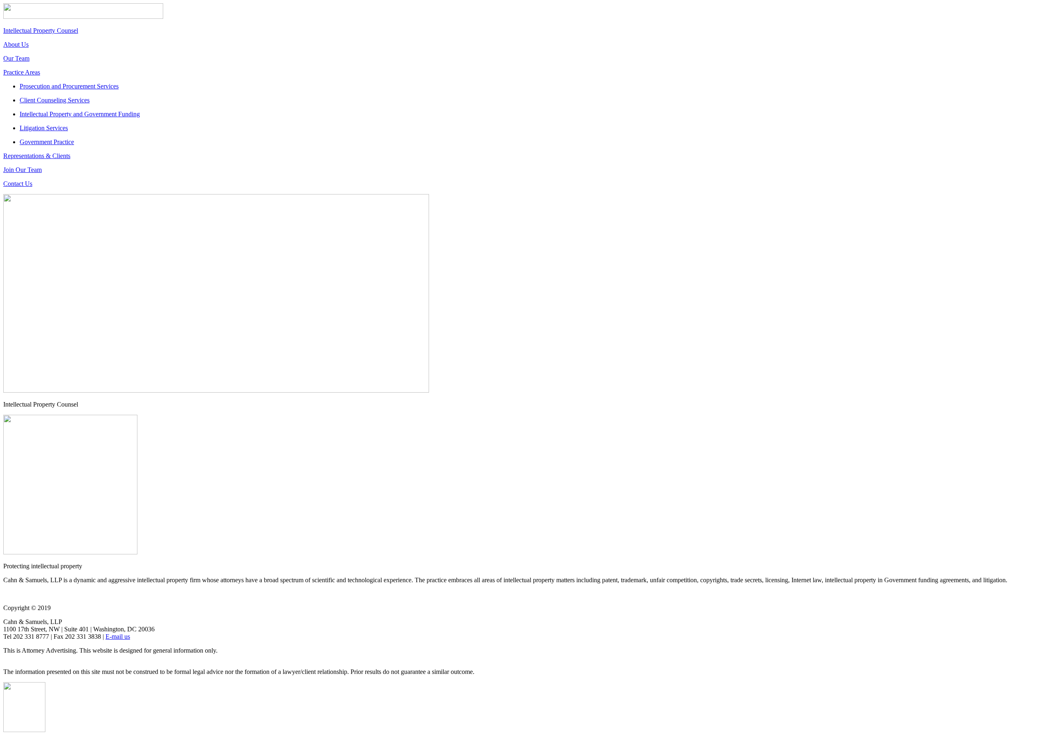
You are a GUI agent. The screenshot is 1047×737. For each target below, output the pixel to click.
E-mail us (118, 636)
